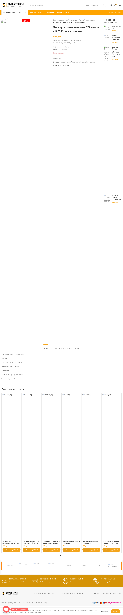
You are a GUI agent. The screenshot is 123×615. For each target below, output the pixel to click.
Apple (69, 566)
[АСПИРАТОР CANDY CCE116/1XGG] (107, 267)
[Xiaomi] (54, 566)
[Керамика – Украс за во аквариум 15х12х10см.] (51, 466)
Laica (84, 566)
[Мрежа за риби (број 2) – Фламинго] (91, 466)
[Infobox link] (15, 581)
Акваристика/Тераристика (68, 20)
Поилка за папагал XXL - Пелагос (116, 37)
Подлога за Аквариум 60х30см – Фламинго (110, 542)
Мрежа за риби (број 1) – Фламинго (71, 542)
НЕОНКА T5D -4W (116, 27)
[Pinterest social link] (63, 65)
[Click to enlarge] (5, 19)
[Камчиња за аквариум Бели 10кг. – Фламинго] (32, 466)
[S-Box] (113, 566)
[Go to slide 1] (60, 555)
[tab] (45, 347)
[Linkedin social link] (66, 65)
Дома (54, 20)
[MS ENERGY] (24, 566)
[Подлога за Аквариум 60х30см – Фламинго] (111, 466)
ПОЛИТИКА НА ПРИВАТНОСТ (43, 593)
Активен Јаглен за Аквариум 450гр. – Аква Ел (11, 543)
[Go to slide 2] (62, 555)
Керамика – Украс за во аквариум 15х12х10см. (51, 542)
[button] (12, 550)
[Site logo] (13, 5)
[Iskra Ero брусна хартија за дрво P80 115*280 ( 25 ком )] (107, 119)
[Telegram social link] (68, 65)
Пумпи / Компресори (86, 20)
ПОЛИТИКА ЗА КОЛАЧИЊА (72, 593)
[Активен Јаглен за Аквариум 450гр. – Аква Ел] (12, 466)
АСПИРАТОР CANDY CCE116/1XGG (116, 197)
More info (105, 611)
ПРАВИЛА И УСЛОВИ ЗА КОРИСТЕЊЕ (107, 593)
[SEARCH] (103, 5)
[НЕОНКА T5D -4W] (107, 28)
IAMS (99, 566)
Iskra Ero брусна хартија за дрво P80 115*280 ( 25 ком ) (116, 51)
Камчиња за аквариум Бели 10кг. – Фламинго (31, 542)
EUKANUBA (9, 566)
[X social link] (61, 65)
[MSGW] (39, 566)
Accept (115, 611)
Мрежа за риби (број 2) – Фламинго (91, 542)
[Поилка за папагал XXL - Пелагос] (107, 39)
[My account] (111, 5)
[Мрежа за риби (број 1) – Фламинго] (72, 466)
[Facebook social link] (58, 65)
